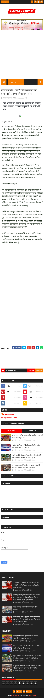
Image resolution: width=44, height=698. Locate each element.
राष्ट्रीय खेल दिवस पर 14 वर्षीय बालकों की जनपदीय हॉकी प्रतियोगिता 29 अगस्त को (26, 446)
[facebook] (32, 1)
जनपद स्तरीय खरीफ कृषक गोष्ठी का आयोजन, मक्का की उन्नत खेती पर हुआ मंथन (27, 436)
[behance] (41, 1)
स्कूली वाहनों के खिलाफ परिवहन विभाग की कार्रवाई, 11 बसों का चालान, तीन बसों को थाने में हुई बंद (26, 456)
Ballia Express (8, 414)
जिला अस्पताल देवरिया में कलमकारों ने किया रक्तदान (25, 608)
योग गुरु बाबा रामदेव (8, 126)
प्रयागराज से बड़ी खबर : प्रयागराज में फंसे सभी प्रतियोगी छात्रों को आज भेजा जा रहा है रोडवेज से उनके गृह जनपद (26, 584)
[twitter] (35, 1)
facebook (31, 370)
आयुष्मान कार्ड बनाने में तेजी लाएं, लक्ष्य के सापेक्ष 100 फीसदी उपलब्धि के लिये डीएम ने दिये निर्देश (26, 466)
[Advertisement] (22, 56)
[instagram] (38, 1)
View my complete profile (9, 417)
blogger (39, 370)
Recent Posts (11, 431)
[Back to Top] (30, 691)
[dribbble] (20, 691)
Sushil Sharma (32, 695)
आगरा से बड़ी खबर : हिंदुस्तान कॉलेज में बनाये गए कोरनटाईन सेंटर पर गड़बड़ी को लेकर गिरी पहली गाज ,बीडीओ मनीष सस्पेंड (26, 619)
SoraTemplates (15, 695)
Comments (32, 431)
